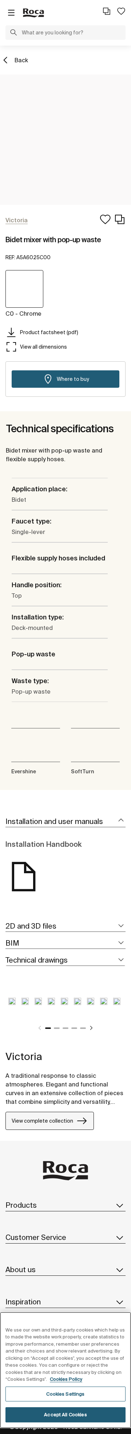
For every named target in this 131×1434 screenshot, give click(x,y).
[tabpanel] (12, 1007)
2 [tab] (57, 1028)
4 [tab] (74, 1028)
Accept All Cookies (65, 1414)
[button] (13, 33)
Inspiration (23, 1302)
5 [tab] (83, 1028)
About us (20, 1269)
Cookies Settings (65, 1394)
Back (21, 60)
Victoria (23, 1056)
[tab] (65, 821)
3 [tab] (65, 1028)
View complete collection (42, 1121)
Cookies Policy (66, 1379)
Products (21, 1205)
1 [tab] (48, 1028)
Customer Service (35, 1237)
